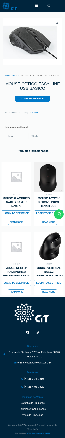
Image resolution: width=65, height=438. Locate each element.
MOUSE (15, 76)
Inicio (7, 76)
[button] (36, 5)
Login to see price (32, 98)
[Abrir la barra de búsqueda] (48, 5)
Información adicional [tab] (16, 127)
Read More (16, 222)
